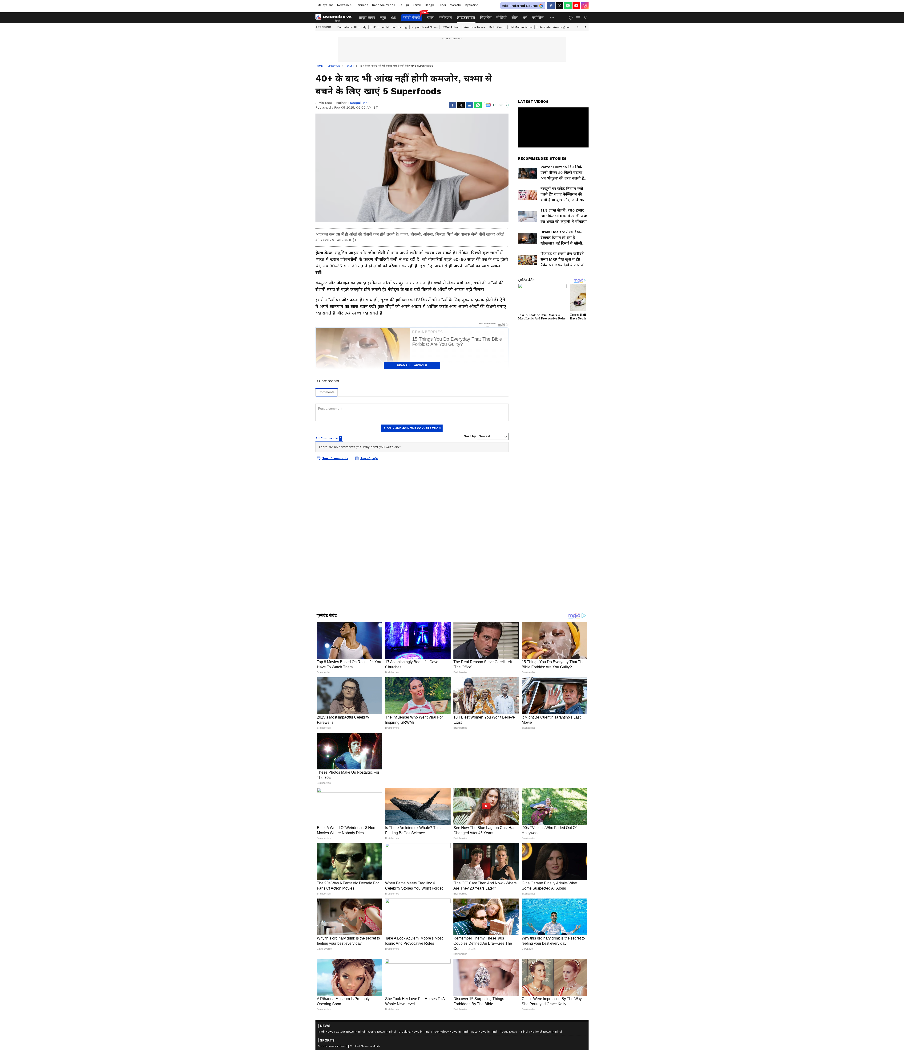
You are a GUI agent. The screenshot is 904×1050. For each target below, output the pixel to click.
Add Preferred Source (520, 6)
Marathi (455, 5)
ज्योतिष (538, 17)
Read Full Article (412, 365)
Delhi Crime (497, 27)
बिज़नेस (486, 17)
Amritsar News (474, 27)
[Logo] (335, 17)
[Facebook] (551, 5)
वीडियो (501, 17)
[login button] (572, 18)
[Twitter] (559, 5)
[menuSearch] (586, 18)
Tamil (417, 5)
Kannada (361, 5)
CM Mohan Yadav (521, 27)
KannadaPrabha (383, 5)
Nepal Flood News (425, 27)
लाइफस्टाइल (466, 17)
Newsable (344, 5)
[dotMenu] (552, 17)
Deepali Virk (359, 103)
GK (393, 17)
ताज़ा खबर (367, 17)
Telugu (404, 5)
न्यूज (383, 17)
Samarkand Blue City (352, 27)
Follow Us (500, 105)
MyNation (471, 5)
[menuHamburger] (578, 17)
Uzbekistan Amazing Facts (555, 27)
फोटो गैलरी (411, 17)
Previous (577, 27)
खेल (515, 17)
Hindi (442, 5)
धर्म (524, 17)
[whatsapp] (568, 5)
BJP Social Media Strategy (389, 27)
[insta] (585, 5)
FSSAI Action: (451, 27)
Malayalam (325, 5)
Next (585, 27)
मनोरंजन (445, 17)
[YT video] (576, 5)
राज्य (430, 17)
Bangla (430, 5)
